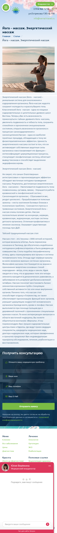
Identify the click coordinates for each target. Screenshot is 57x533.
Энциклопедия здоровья (39, 461)
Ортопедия (33, 443)
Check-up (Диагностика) (13, 461)
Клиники (6, 440)
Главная (6, 36)
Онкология (33, 440)
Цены (4, 447)
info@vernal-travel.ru (44, 18)
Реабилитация (34, 451)
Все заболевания (10, 443)
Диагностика (8, 451)
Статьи (16, 36)
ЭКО (30, 447)
